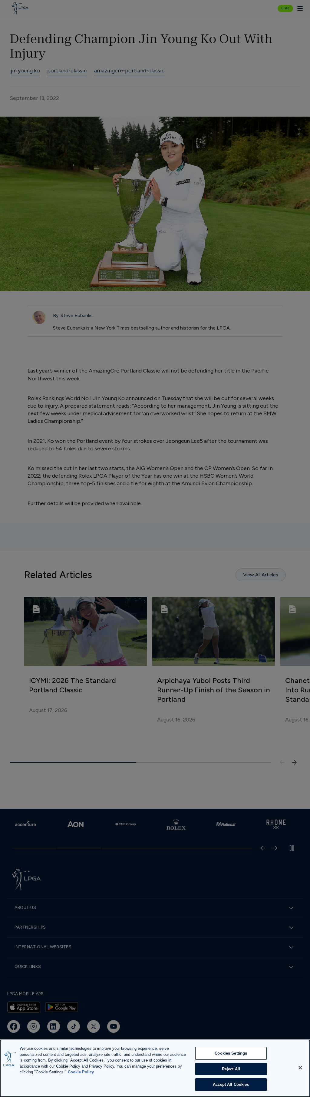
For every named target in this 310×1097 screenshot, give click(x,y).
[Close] (300, 1067)
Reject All (231, 1069)
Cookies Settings (231, 1053)
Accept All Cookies (231, 1084)
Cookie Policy (81, 1072)
